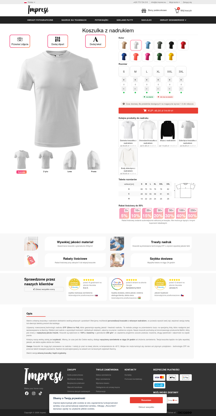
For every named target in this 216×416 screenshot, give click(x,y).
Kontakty (128, 375)
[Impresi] (38, 9)
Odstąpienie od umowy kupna (108, 387)
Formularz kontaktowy (133, 379)
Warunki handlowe (74, 387)
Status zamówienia (103, 375)
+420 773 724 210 (140, 2)
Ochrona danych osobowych (78, 391)
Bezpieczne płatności (75, 383)
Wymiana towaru (102, 383)
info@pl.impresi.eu (158, 2)
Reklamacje (101, 391)
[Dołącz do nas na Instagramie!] (33, 393)
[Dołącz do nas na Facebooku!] (27, 393)
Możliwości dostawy (75, 379)
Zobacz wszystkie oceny (45, 289)
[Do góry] (212, 412)
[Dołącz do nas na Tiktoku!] (40, 393)
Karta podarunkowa (75, 375)
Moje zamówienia (103, 379)
